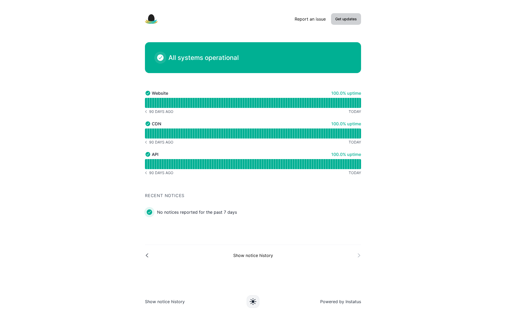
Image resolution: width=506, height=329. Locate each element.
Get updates (346, 19)
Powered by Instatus (340, 301)
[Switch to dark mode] (253, 301)
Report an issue (310, 19)
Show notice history (165, 301)
